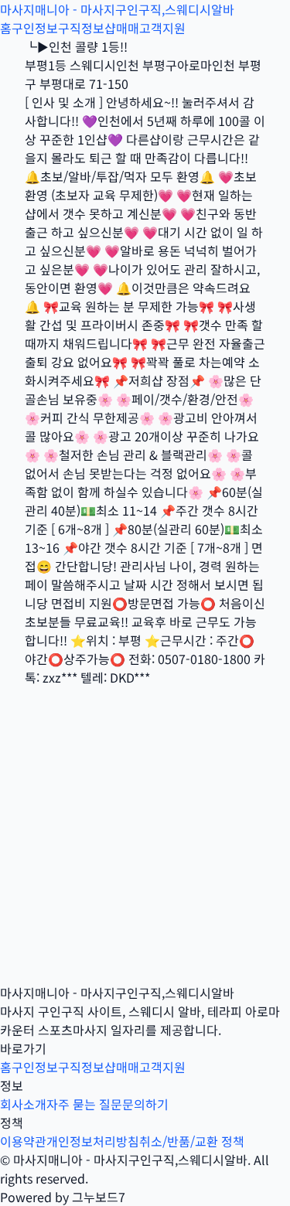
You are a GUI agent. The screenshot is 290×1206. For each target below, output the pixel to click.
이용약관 (23, 1141)
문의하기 (145, 1104)
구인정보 (35, 28)
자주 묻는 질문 (84, 1104)
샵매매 (121, 28)
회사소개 (23, 1104)
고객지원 (162, 28)
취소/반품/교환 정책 (191, 1141)
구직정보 (81, 28)
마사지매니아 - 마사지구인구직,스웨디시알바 (117, 9)
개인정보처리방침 (92, 1141)
